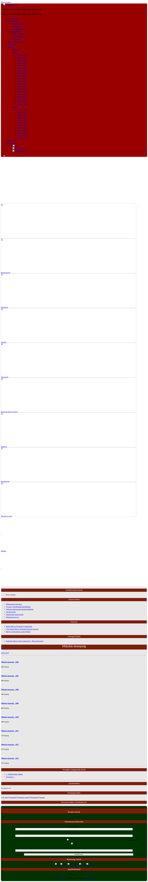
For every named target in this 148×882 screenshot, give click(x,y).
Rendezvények (12, 21)
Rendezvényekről (18, 29)
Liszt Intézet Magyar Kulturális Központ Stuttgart (22, 629)
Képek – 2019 (21, 68)
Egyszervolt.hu (11, 612)
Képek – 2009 (21, 94)
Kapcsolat (11, 141)
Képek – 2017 (21, 73)
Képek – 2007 (21, 99)
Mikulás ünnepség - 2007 (10, 676)
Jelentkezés (16, 39)
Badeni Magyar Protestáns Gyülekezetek (19, 626)
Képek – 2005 (21, 104)
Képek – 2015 (21, 78)
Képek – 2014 (21, 81)
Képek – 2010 (21, 91)
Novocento (10, 777)
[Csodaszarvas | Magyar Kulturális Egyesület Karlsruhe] (10, 5)
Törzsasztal (11, 44)
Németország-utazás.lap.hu (14, 614)
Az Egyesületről (13, 18)
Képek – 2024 (21, 60)
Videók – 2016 (22, 130)
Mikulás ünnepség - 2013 (10, 731)
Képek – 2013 (21, 83)
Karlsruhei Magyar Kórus (16, 42)
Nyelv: (10, 146)
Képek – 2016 (21, 76)
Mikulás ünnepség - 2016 (10, 758)
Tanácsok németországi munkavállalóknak (19, 609)
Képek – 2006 (21, 102)
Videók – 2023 (22, 117)
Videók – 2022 (22, 120)
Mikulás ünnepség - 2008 (10, 689)
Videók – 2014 (22, 135)
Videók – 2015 (22, 133)
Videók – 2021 (22, 122)
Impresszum (12, 143)
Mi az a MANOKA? (14, 31)
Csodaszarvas (62, 878)
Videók (15, 107)
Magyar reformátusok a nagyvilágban (18, 632)
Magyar (22, 148)
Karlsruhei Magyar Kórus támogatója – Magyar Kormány (24, 641)
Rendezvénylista (18, 26)
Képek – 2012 (21, 86)
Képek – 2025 (21, 57)
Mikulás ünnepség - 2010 (10, 717)
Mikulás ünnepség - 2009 (10, 703)
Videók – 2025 (22, 112)
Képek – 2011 (21, 89)
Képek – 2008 (21, 96)
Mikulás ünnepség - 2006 (10, 662)
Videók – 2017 (22, 128)
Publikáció (16, 50)
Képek (15, 52)
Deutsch (22, 151)
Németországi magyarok (14, 604)
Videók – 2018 (22, 125)
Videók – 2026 (22, 109)
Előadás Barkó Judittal (14, 774)
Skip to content (6, 2)
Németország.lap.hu (12, 617)
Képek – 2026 (21, 55)
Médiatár (11, 47)
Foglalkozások (17, 37)
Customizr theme (89, 878)
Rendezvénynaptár (19, 24)
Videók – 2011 (22, 138)
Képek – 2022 (21, 65)
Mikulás (3, 551)
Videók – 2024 (22, 115)
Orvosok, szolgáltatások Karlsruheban (18, 607)
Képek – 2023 (21, 63)
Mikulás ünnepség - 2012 (10, 744)
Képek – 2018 (21, 70)
